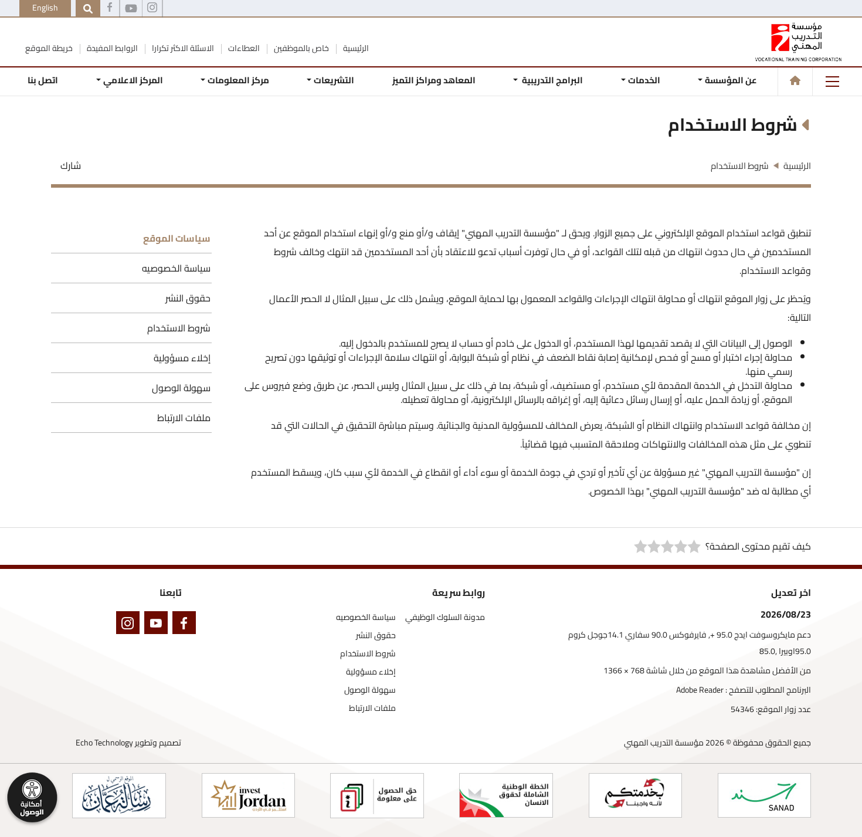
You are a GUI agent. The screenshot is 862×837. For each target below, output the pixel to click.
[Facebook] (109, 9)
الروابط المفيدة (111, 48)
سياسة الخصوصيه (176, 268)
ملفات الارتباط (184, 417)
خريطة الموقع (49, 48)
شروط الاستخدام (179, 328)
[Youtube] (131, 9)
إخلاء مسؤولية (182, 358)
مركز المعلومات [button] (238, 80)
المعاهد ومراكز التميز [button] (434, 80)
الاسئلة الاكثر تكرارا (182, 48)
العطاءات (243, 48)
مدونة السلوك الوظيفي (445, 617)
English (45, 7)
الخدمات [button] (644, 80)
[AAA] (152, 9)
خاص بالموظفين (300, 48)
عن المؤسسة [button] (731, 80)
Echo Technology (104, 742)
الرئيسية (355, 48)
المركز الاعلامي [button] (132, 80)
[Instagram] (130, 625)
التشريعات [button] (334, 80)
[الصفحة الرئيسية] (795, 80)
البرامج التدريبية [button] (551, 80)
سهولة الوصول (181, 388)
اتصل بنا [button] (43, 80)
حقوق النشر (188, 298)
